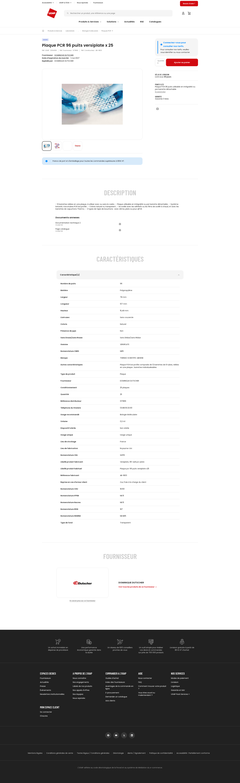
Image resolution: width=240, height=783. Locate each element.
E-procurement (112, 692)
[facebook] (108, 735)
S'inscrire (44, 716)
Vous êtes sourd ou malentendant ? (146, 693)
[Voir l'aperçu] (46, 145)
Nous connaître (79, 678)
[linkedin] (132, 735)
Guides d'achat (112, 678)
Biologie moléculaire (90, 31)
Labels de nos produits (82, 686)
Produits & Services (55, 31)
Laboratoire (70, 31)
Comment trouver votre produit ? (152, 687)
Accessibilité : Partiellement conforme (193, 753)
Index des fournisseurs (115, 682)
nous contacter (183, 52)
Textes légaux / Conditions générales (93, 753)
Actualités (44, 682)
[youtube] (116, 735)
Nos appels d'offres (81, 690)
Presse (43, 686)
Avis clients (110, 700)
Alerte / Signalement (137, 753)
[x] (124, 735)
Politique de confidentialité (161, 753)
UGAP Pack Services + (180, 694)
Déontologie (118, 753)
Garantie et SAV (178, 690)
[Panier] (189, 13)
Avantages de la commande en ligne (119, 687)
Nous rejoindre (79, 698)
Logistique (175, 686)
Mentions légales (35, 753)
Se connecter (46, 712)
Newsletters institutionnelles (52, 694)
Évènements (45, 690)
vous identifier (166, 52)
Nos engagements (81, 682)
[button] (48, 3)
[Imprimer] (157, 108)
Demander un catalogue (116, 696)
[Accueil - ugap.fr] (52, 13)
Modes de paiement (180, 678)
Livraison (174, 682)
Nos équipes (78, 694)
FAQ (140, 682)
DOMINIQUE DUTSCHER (64, 55)
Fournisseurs (98, 3)
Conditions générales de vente (59, 753)
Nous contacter (145, 678)
